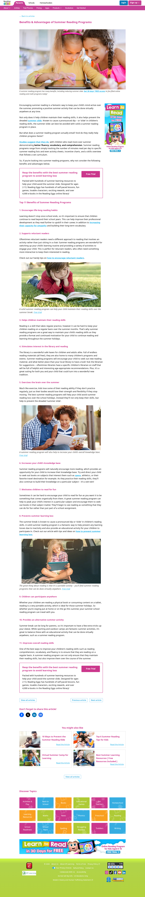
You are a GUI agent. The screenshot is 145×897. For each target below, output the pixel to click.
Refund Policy (78, 868)
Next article (96, 700)
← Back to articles (27, 16)
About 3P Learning (67, 864)
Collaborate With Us (67, 872)
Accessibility (81, 872)
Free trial (38, 312)
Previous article (79, 700)
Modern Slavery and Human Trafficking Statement (72, 880)
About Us (54, 864)
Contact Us (89, 868)
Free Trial (90, 174)
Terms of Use (81, 864)
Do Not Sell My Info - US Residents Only (73, 876)
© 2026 (47, 864)
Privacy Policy (93, 864)
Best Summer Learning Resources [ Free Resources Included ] (108, 758)
